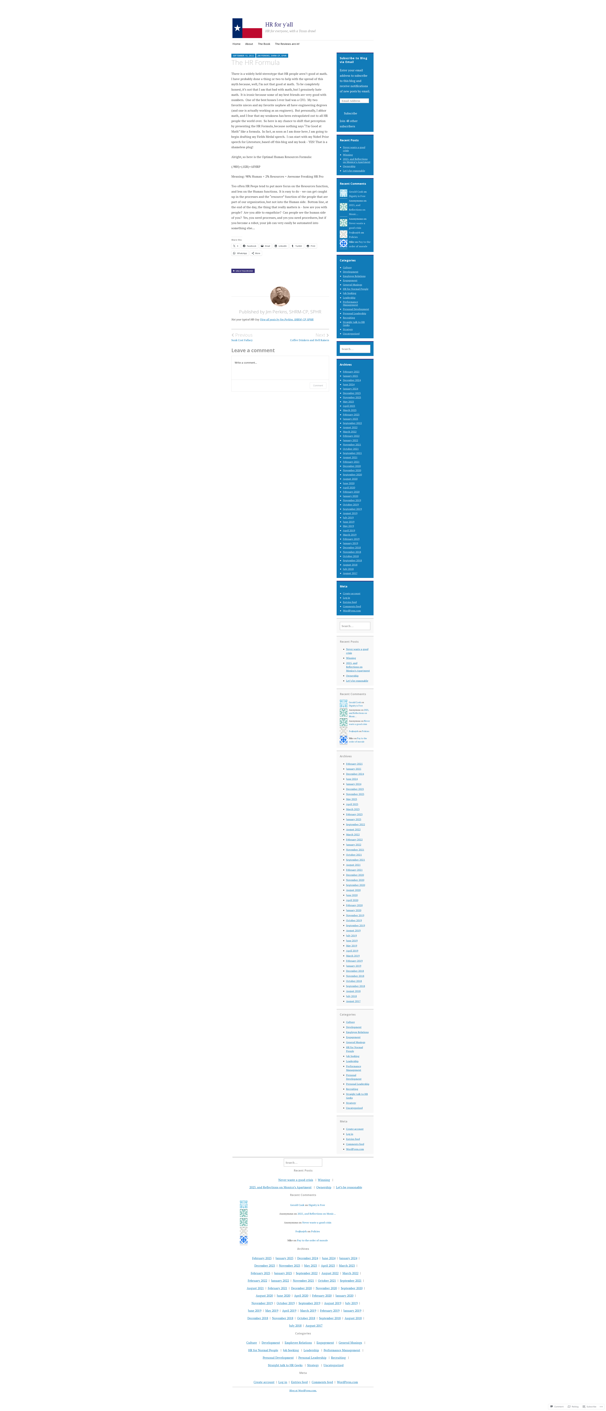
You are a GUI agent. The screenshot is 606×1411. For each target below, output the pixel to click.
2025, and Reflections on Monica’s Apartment (356, 160)
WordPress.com (352, 610)
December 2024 (352, 380)
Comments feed (352, 606)
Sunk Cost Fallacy (242, 337)
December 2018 (352, 547)
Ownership (349, 166)
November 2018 (352, 552)
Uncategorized (244, 271)
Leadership (349, 297)
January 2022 (350, 440)
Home (236, 44)
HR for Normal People (355, 289)
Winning (348, 154)
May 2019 (348, 526)
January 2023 (350, 419)
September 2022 (352, 423)
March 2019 (349, 534)
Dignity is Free (357, 196)
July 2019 (348, 517)
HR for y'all (279, 24)
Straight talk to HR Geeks (354, 323)
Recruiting (349, 317)
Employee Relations (354, 276)
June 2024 (348, 384)
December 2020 (352, 466)
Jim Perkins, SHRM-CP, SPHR (272, 55)
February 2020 (351, 491)
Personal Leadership (354, 313)
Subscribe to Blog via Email (353, 60)
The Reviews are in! (287, 44)
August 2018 (350, 564)
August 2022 (350, 427)
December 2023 (352, 393)
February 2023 (351, 414)
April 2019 (349, 530)
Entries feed (350, 602)
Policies (353, 237)
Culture (347, 267)
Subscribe (350, 113)
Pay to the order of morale (312, 1240)
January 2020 (350, 496)
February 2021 (351, 461)
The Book (264, 44)
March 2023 (349, 410)
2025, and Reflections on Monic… (357, 209)
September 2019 (352, 509)
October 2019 (351, 504)
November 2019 (352, 500)
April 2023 (349, 406)
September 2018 (352, 560)
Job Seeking (349, 293)
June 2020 (348, 483)
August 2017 (350, 573)
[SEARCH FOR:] (355, 349)
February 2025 (351, 371)
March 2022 (349, 431)
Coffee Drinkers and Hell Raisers (309, 337)
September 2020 (352, 474)
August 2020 (350, 479)
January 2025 (350, 376)
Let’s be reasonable (354, 170)
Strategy (348, 329)
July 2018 (348, 569)
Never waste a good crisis (354, 149)
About (249, 44)
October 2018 (351, 556)
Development (350, 271)
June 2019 (348, 521)
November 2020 (352, 470)
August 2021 (350, 457)
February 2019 (351, 539)
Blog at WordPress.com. (303, 1390)
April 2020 (349, 487)
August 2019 (350, 513)
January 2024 (350, 388)
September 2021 (352, 453)
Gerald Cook (356, 191)
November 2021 (352, 444)
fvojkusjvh (354, 232)
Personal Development (356, 309)
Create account (351, 593)
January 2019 (350, 543)
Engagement (350, 280)
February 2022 (351, 436)
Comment (318, 385)
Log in (346, 597)
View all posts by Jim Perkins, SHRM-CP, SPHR (287, 319)
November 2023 (352, 397)
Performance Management (350, 303)
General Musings (352, 284)
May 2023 (348, 401)
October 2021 (351, 449)
